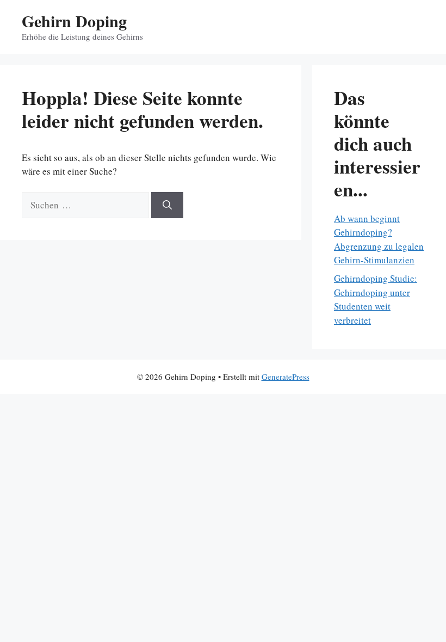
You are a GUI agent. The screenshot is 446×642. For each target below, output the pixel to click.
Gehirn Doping (74, 21)
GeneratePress (285, 376)
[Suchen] (167, 205)
